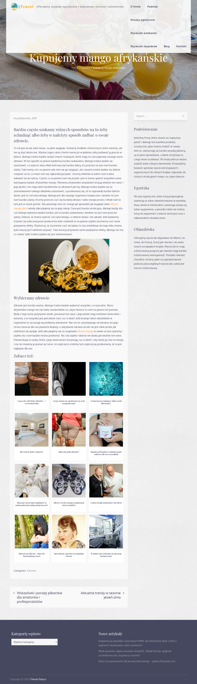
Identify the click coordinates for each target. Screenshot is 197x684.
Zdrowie (31, 570)
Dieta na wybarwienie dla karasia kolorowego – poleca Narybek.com (136, 661)
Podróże (152, 6)
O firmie (136, 6)
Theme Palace (38, 679)
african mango (86, 331)
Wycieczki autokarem (144, 33)
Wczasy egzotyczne (143, 19)
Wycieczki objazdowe (144, 46)
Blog (167, 46)
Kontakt (181, 46)
